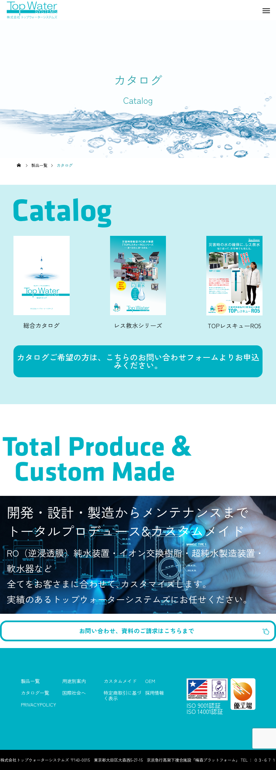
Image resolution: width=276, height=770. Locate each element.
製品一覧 (30, 681)
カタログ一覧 (35, 693)
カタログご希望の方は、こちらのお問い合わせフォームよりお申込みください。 (138, 361)
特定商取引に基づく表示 (122, 693)
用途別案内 (74, 681)
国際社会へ (74, 693)
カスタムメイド (120, 681)
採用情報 (154, 693)
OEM (150, 681)
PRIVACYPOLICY (38, 705)
